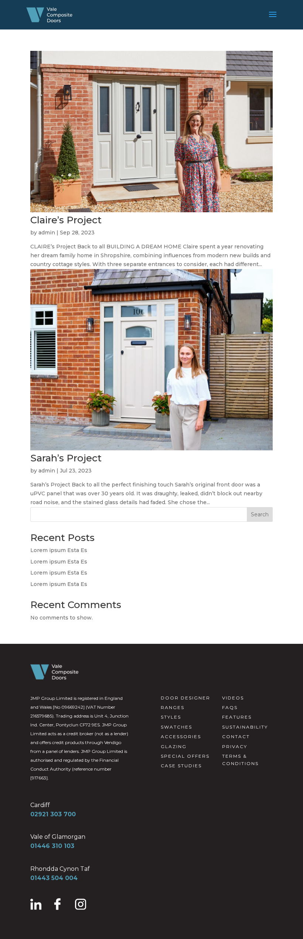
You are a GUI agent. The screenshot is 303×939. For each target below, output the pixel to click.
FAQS (230, 707)
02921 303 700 (53, 814)
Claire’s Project (66, 220)
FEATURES (237, 717)
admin (46, 232)
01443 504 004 (54, 878)
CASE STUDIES (181, 765)
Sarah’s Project (66, 458)
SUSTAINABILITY (245, 727)
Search (260, 514)
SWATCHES (176, 727)
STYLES (171, 717)
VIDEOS (233, 698)
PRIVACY (234, 746)
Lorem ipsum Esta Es (58, 550)
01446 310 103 (52, 845)
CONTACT (236, 736)
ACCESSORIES (181, 736)
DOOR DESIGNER (185, 698)
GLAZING (174, 746)
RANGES (172, 707)
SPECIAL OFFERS (185, 756)
